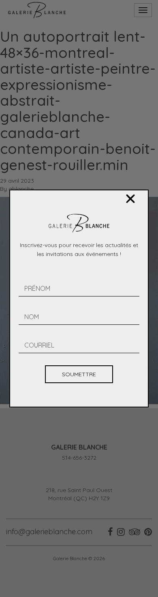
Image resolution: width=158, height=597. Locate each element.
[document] (79, 298)
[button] (130, 199)
